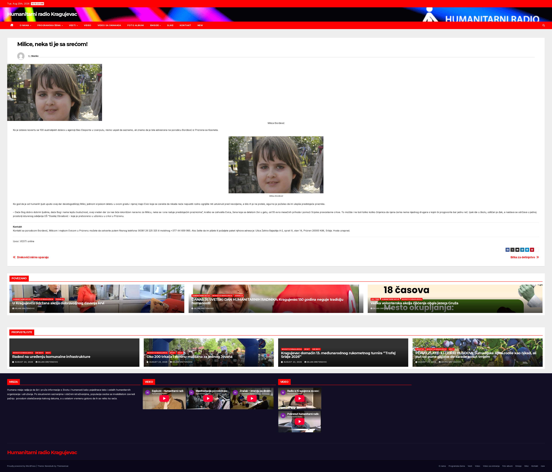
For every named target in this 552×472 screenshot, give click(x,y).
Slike (170, 25)
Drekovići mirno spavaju (33, 257)
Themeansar (62, 466)
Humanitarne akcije (22, 299)
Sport (172, 353)
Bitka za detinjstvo (523, 257)
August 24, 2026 (24, 362)
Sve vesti (39, 353)
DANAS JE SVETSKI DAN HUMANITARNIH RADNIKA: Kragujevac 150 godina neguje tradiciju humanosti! (267, 301)
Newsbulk (49, 466)
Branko (35, 56)
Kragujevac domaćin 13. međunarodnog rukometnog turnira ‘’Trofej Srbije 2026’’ (338, 355)
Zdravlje (60, 299)
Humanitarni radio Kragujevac (42, 14)
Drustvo (420, 349)
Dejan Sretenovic (25, 308)
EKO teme (375, 299)
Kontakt (185, 25)
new (200, 25)
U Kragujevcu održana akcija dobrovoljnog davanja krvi (58, 303)
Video (87, 25)
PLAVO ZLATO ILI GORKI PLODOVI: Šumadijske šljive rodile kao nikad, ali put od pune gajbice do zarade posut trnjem (475, 355)
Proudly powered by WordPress (21, 466)
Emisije (154, 25)
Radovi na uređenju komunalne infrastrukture (51, 357)
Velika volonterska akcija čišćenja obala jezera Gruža (414, 303)
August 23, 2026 (158, 362)
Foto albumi (135, 25)
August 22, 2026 (427, 362)
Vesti (72, 25)
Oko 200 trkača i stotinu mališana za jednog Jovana (189, 357)
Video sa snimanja (109, 25)
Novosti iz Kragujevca (43, 299)
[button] (544, 25)
